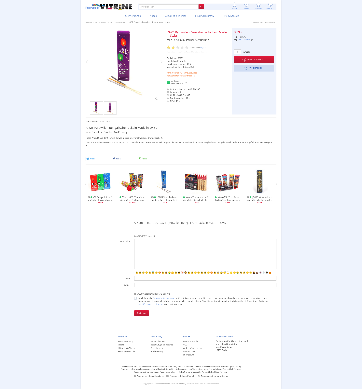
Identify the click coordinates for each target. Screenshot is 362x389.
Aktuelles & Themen (176, 15)
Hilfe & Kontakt (231, 15)
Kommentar (124, 241)
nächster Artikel (269, 22)
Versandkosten (244, 39)
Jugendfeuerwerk (120, 22)
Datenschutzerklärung (163, 298)
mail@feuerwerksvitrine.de (151, 304)
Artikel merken (255, 67)
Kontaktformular (191, 341)
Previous (85, 184)
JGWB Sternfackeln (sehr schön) (173, 197)
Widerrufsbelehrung (192, 348)
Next (276, 184)
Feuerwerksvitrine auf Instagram (214, 376)
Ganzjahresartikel (107, 22)
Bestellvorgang (158, 348)
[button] (97, 159)
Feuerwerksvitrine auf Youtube (182, 376)
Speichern (141, 313)
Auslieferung (157, 351)
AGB (185, 344)
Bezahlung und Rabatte (162, 344)
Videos (153, 15)
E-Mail (127, 285)
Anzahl (246, 51)
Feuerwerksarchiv (204, 15)
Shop (96, 22)
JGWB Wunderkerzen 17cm (266, 197)
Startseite (89, 22)
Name (127, 278)
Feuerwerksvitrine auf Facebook (150, 376)
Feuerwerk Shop (132, 15)
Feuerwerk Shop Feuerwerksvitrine (171, 383)
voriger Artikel (258, 22)
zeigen (202, 47)
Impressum (188, 354)
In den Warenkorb (255, 59)
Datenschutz (189, 351)
